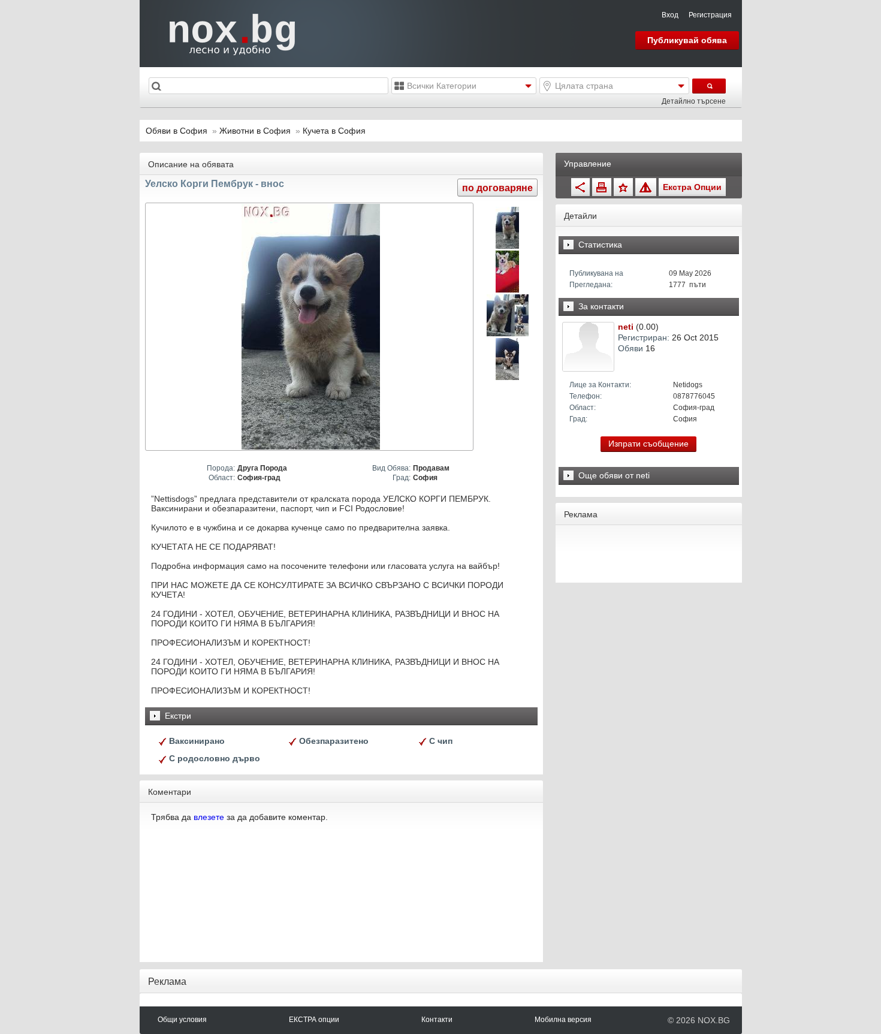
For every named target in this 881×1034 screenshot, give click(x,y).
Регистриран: (643, 337)
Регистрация (710, 15)
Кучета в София (334, 130)
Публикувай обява (687, 40)
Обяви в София (176, 130)
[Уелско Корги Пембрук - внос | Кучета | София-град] (311, 327)
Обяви (630, 348)
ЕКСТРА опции (314, 1019)
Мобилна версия (563, 1019)
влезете (209, 817)
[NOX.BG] (225, 33)
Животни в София (256, 130)
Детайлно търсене (694, 101)
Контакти (436, 1019)
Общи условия (182, 1019)
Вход (670, 15)
